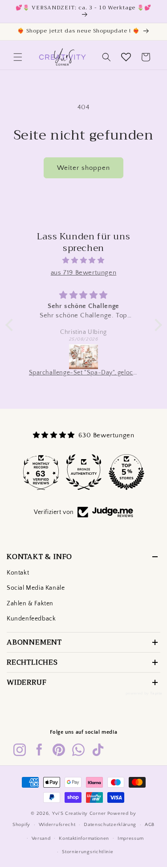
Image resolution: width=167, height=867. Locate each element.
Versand (41, 838)
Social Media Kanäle (36, 588)
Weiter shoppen (83, 168)
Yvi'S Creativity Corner (79, 813)
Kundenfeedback (31, 618)
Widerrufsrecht (57, 824)
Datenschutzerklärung (110, 824)
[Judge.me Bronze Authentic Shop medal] (84, 472)
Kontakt (18, 572)
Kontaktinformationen (84, 838)
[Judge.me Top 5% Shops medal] (126, 472)
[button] (18, 57)
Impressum (131, 838)
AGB (150, 824)
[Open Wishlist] (126, 57)
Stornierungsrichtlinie (87, 852)
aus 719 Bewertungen (83, 272)
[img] (83, 260)
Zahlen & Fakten (30, 603)
